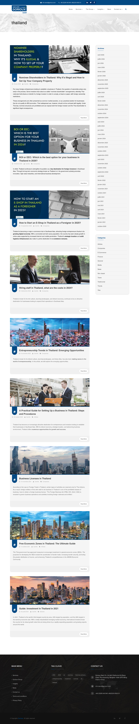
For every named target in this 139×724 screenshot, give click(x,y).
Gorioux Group (17, 679)
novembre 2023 (103, 147)
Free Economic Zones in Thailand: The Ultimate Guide (47, 543)
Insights (15, 684)
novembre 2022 (103, 163)
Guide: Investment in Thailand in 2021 (38, 608)
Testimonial (101, 282)
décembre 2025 (103, 80)
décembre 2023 (103, 143)
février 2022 (101, 180)
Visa (99, 290)
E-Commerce (102, 252)
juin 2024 (101, 130)
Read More (84, 118)
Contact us (16, 692)
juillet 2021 (101, 197)
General (42, 611)
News (99, 269)
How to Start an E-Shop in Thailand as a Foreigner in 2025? (50, 222)
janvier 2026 (102, 76)
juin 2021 (101, 201)
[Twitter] (90, 2)
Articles (36, 417)
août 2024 (101, 122)
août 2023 (101, 159)
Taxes (100, 278)
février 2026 (101, 71)
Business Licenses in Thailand (35, 478)
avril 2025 (101, 97)
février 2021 (101, 218)
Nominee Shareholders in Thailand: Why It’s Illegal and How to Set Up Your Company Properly (51, 79)
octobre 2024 (102, 113)
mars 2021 (101, 214)
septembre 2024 (103, 117)
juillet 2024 (101, 126)
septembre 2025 (103, 88)
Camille (26, 84)
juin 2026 (101, 63)
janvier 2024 (102, 138)
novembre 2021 (103, 189)
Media (100, 265)
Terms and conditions (20, 696)
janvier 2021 (102, 222)
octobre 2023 (102, 151)
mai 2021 (101, 205)
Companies (35, 84)
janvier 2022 (102, 184)
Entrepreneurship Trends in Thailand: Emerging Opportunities (51, 350)
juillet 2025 (101, 92)
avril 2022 (101, 176)
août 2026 (101, 55)
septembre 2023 (103, 155)
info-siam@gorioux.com (49, 2)
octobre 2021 (102, 193)
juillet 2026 (101, 59)
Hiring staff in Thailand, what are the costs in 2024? (46, 287)
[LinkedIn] (87, 2)
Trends (100, 286)
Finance (100, 257)
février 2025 (101, 101)
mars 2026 (101, 67)
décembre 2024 (103, 105)
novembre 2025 (103, 84)
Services (15, 675)
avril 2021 (101, 209)
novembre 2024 (103, 109)
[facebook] (94, 2)
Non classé (101, 273)
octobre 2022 (102, 168)
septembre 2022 (103, 172)
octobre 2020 (102, 226)
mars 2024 (101, 134)
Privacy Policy (17, 700)
